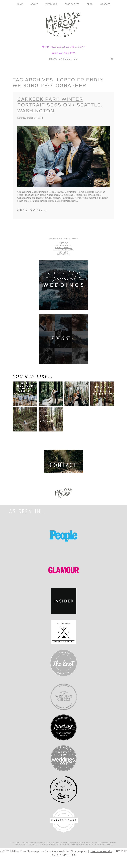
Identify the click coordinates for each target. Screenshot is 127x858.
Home (20, 4)
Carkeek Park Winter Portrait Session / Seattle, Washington (60, 104)
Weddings (51, 4)
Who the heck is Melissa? (63, 47)
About (34, 4)
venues (63, 252)
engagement (63, 248)
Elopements (72, 4)
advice (63, 243)
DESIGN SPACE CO (63, 855)
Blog (90, 4)
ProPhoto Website (101, 851)
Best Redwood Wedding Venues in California (23, 397)
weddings (63, 254)
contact (105, 4)
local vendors (63, 250)
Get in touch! (63, 53)
